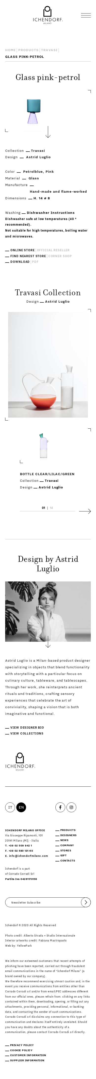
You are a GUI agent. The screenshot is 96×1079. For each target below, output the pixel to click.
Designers (68, 835)
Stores (65, 850)
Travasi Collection (48, 293)
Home (10, 50)
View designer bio (27, 727)
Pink (50, 172)
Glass (34, 178)
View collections (27, 733)
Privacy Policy (22, 1045)
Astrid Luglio (38, 157)
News (64, 840)
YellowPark (24, 945)
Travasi (49, 50)
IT (10, 807)
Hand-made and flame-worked (58, 192)
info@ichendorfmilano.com (28, 856)
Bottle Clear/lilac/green (47, 474)
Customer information (28, 1055)
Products (28, 50)
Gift (63, 855)
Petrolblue (33, 172)
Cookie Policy (21, 1050)
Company (67, 845)
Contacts (67, 860)
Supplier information (27, 1060)
